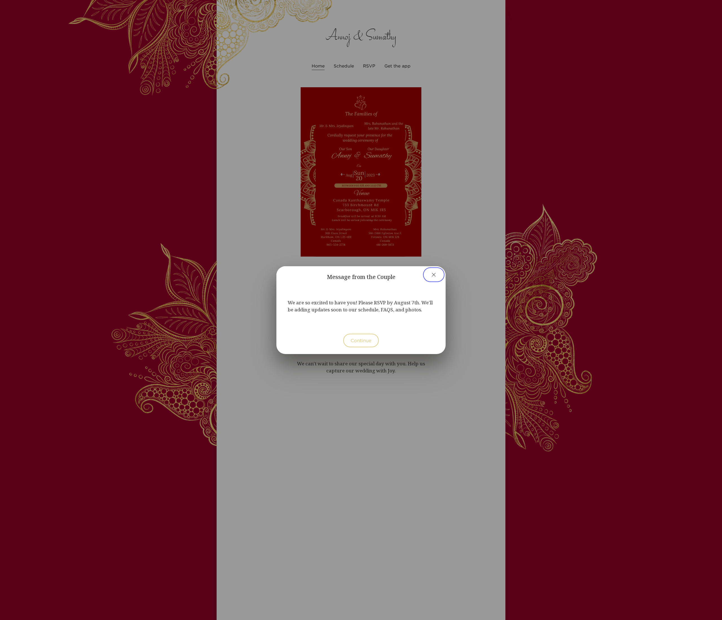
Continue (361, 340)
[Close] (434, 274)
